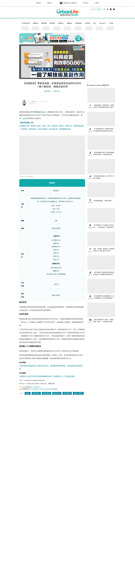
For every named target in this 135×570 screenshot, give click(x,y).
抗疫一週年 (78, 393)
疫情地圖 (32, 129)
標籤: (21, 393)
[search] (104, 9)
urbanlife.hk (37, 387)
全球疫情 (24, 129)
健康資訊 (35, 23)
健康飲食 (69, 23)
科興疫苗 (42, 112)
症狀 (49, 126)
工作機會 (96, 3)
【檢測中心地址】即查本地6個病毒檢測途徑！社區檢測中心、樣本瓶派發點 (47, 376)
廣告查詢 (85, 3)
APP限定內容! (26, 23)
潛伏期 (54, 126)
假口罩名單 (53, 129)
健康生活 (61, 23)
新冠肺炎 (87, 23)
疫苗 (44, 126)
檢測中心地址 (36, 126)
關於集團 (38, 3)
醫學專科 (52, 23)
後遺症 (61, 126)
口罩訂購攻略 (42, 129)
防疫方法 (56, 91)
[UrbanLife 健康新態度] (67, 12)
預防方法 (68, 126)
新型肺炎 (36, 393)
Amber (34, 101)
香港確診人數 (24, 126)
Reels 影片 (102, 23)
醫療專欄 (44, 23)
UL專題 (111, 23)
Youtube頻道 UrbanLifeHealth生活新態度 (43, 389)
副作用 (24, 118)
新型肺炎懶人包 (26, 122)
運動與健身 (78, 23)
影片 (95, 23)
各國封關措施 (79, 126)
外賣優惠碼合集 (64, 129)
